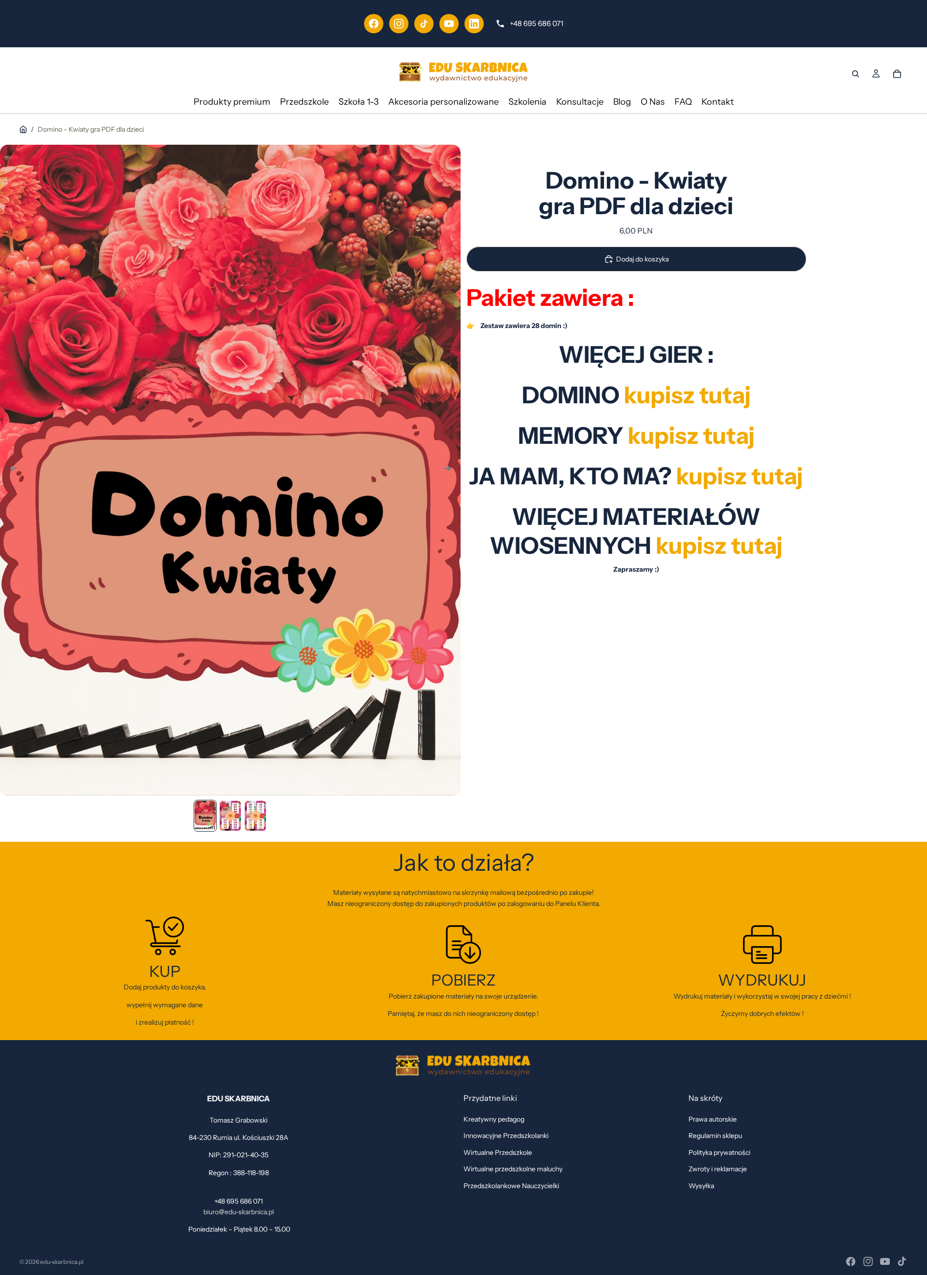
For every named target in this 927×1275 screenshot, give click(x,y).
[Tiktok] (902, 1261)
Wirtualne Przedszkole (498, 1152)
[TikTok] (424, 23)
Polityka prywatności (719, 1152)
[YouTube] (449, 23)
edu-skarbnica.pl (62, 1261)
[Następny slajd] (450, 469)
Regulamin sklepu (715, 1135)
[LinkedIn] (474, 23)
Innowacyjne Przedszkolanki (506, 1135)
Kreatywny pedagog (494, 1119)
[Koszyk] (897, 73)
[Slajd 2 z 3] (230, 816)
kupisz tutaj (719, 545)
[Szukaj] (855, 73)
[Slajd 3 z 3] (255, 816)
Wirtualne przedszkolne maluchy (513, 1169)
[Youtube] (885, 1261)
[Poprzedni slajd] (10, 469)
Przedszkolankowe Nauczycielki (511, 1185)
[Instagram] (398, 23)
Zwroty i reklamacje (717, 1169)
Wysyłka (701, 1185)
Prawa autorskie (712, 1119)
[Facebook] (373, 23)
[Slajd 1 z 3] (205, 816)
